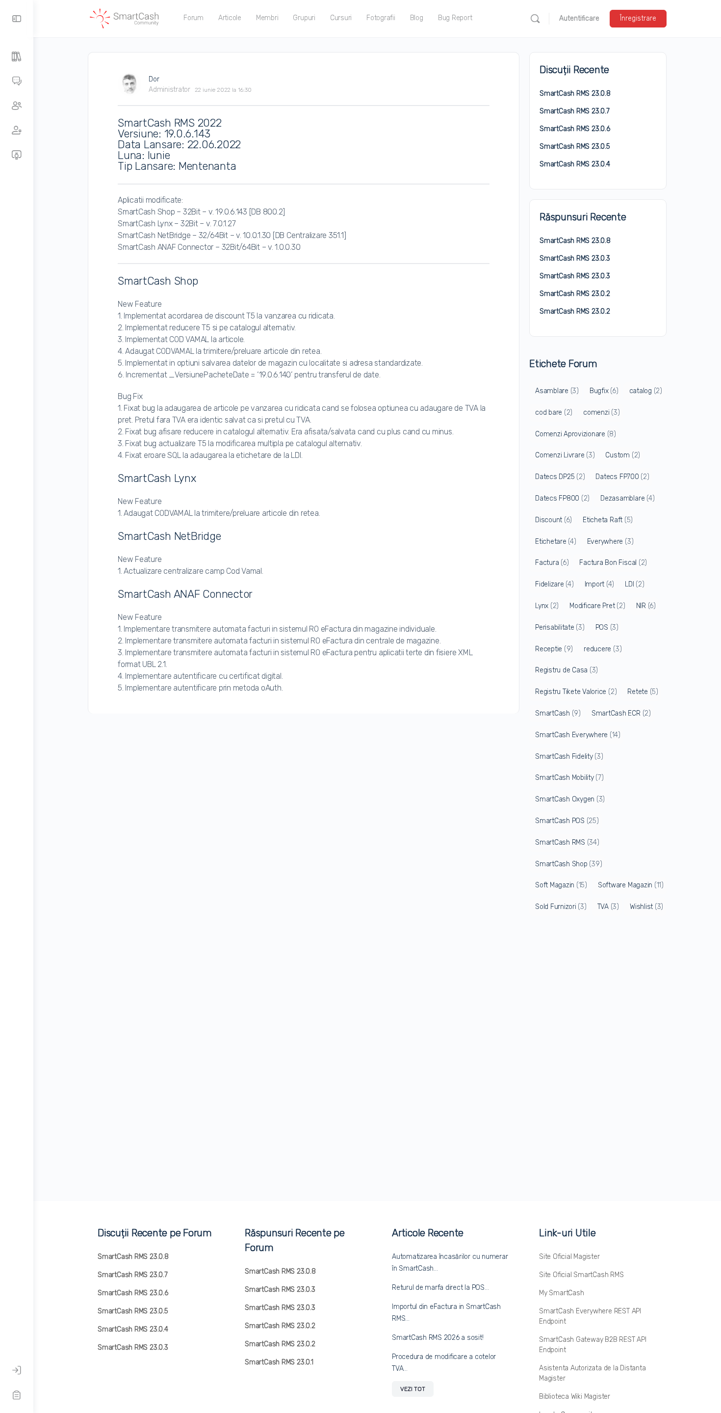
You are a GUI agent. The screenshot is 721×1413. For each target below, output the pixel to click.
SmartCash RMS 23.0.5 (575, 146)
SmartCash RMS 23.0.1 (279, 1362)
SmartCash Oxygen (570, 799)
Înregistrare (638, 18)
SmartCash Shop (568, 864)
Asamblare (557, 391)
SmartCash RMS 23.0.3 (575, 258)
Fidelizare (554, 584)
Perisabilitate (560, 627)
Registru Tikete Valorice (576, 692)
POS (606, 627)
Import (600, 584)
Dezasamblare (627, 498)
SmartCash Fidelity (569, 756)
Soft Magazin (561, 885)
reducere (602, 649)
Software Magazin (631, 885)
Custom (622, 455)
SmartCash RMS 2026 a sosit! (438, 1337)
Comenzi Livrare (564, 455)
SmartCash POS (567, 821)
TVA (608, 907)
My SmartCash (561, 1293)
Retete (642, 692)
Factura (551, 563)
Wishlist (646, 907)
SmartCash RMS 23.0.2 (575, 294)
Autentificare (579, 18)
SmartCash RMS (567, 842)
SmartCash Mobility (569, 777)
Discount (553, 520)
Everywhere (610, 541)
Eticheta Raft (608, 520)
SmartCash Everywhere (577, 735)
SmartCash (558, 713)
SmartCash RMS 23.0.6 (575, 129)
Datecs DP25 (560, 477)
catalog (645, 391)
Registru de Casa (566, 670)
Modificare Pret (597, 606)
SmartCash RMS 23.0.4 (575, 164)
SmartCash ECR (621, 713)
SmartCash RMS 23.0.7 (575, 111)
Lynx (547, 606)
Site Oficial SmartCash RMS (581, 1275)
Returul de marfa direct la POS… (440, 1287)
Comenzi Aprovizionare (575, 434)
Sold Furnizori (561, 907)
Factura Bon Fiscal (613, 563)
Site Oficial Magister (569, 1257)
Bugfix (604, 391)
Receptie (554, 649)
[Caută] (535, 19)
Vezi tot (412, 1389)
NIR (646, 606)
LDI (634, 584)
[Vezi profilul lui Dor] (129, 84)
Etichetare (555, 541)
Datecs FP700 (622, 477)
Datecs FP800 (562, 498)
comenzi (601, 412)
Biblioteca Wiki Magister (574, 1396)
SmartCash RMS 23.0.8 (575, 93)
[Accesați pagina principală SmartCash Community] (124, 18)
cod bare (553, 412)
